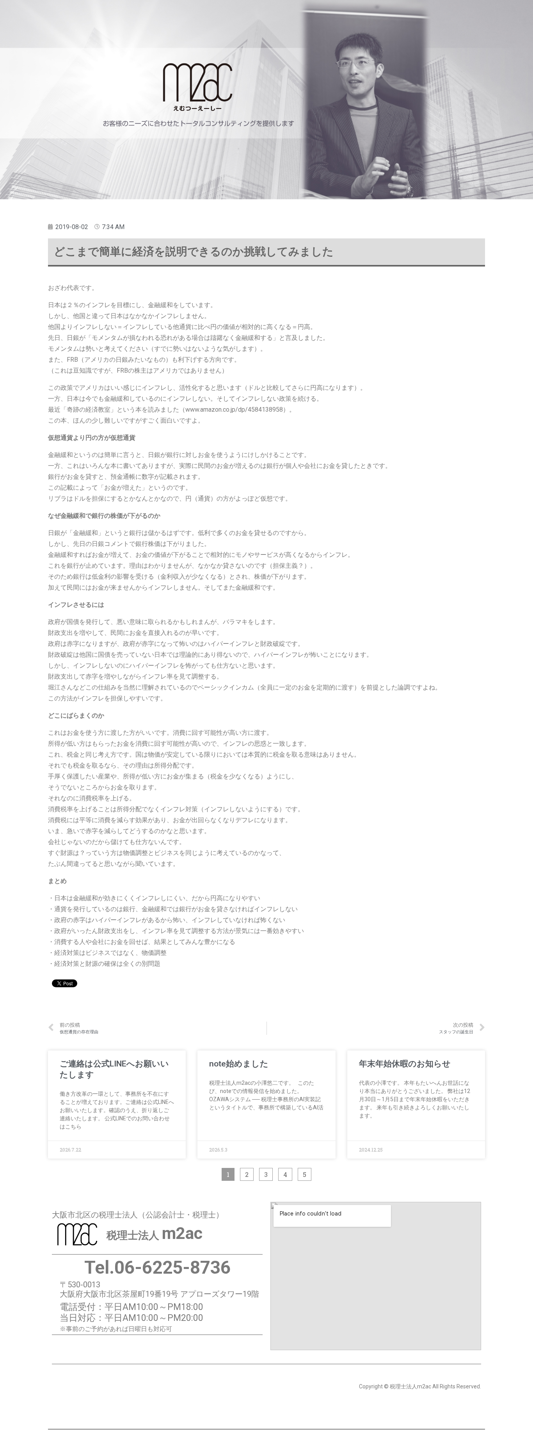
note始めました (238, 1063)
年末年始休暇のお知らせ (405, 1063)
